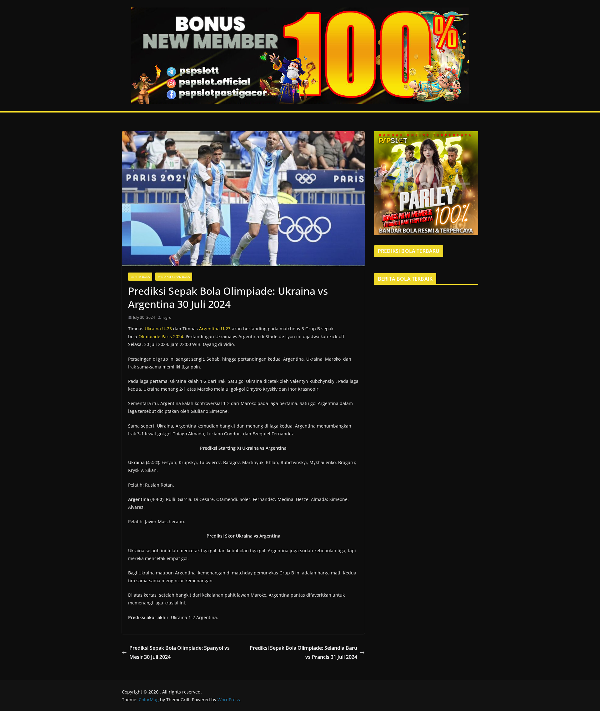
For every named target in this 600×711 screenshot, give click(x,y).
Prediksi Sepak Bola (174, 276)
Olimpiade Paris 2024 (160, 336)
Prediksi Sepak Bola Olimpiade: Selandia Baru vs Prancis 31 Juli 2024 (303, 652)
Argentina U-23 (215, 329)
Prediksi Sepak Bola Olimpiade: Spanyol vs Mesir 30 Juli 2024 (179, 652)
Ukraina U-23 (158, 329)
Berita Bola (140, 276)
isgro (166, 317)
